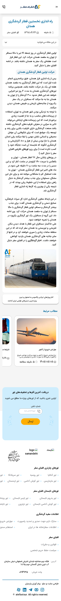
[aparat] (18, 590)
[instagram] (42, 590)
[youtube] (36, 590)
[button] (30, 421)
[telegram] (30, 590)
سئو (43, 584)
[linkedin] (24, 590)
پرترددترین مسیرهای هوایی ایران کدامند (22, 301)
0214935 (23, 572)
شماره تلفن (35, 406)
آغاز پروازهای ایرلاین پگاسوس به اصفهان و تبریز (36, 297)
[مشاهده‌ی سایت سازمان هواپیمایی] (14, 456)
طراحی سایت (53, 584)
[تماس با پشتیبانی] (3, 6)
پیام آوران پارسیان (32, 584)
